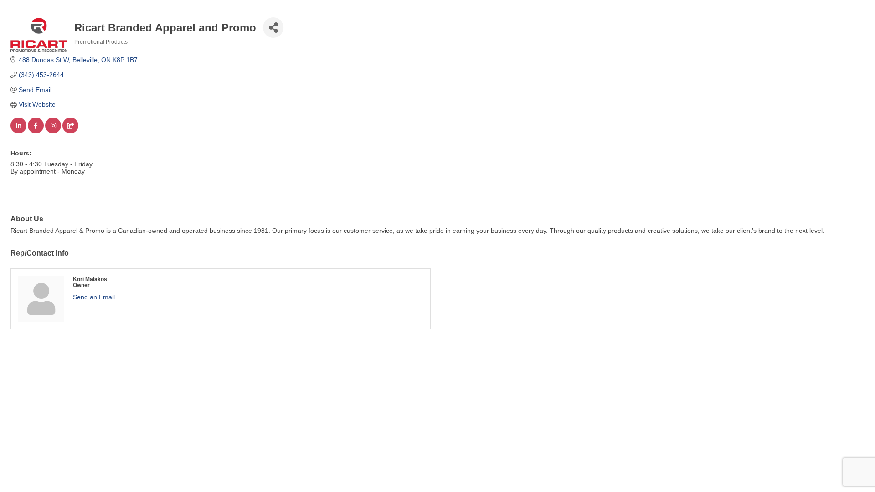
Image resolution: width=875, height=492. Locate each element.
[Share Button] (273, 27)
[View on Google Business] (70, 131)
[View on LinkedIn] (18, 131)
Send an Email (94, 297)
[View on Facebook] (36, 131)
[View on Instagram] (53, 131)
